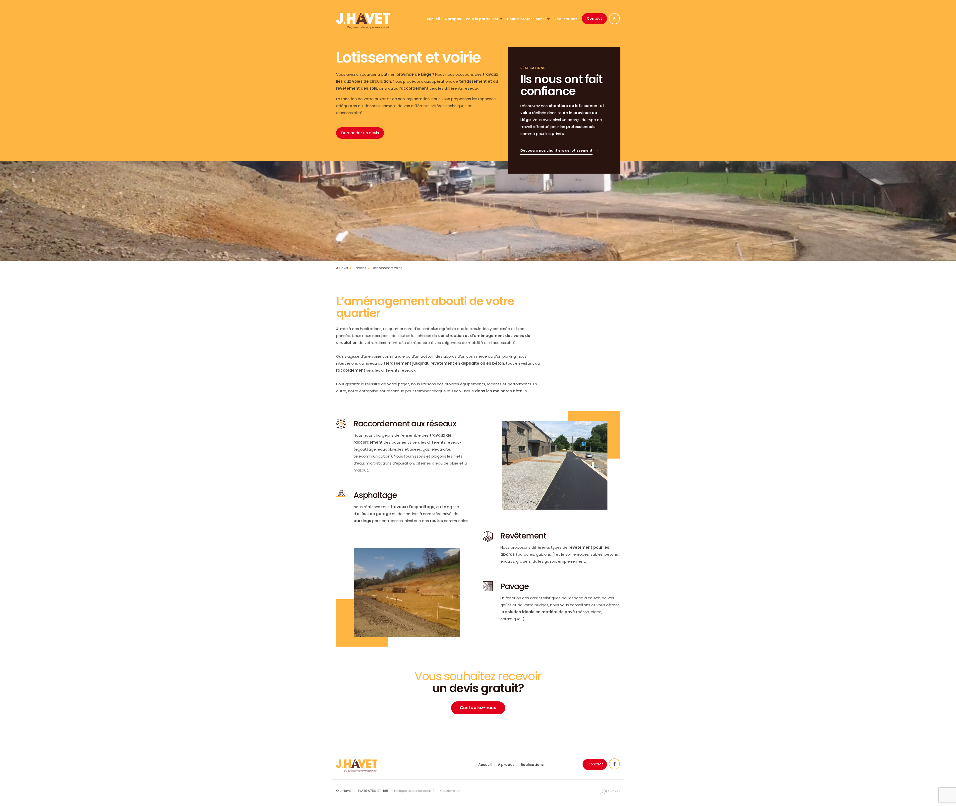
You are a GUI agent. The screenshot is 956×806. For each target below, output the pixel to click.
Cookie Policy (450, 791)
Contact (594, 18)
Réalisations (565, 18)
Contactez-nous (478, 708)
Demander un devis (360, 133)
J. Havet (342, 268)
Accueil (433, 18)
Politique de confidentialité (414, 791)
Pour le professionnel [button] (526, 18)
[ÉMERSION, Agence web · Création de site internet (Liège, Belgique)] (611, 791)
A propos (452, 18)
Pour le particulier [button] (482, 18)
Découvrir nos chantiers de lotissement (556, 150)
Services (360, 268)
